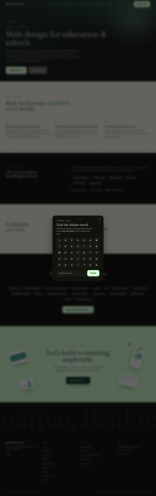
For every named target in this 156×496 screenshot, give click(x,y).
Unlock (93, 273)
